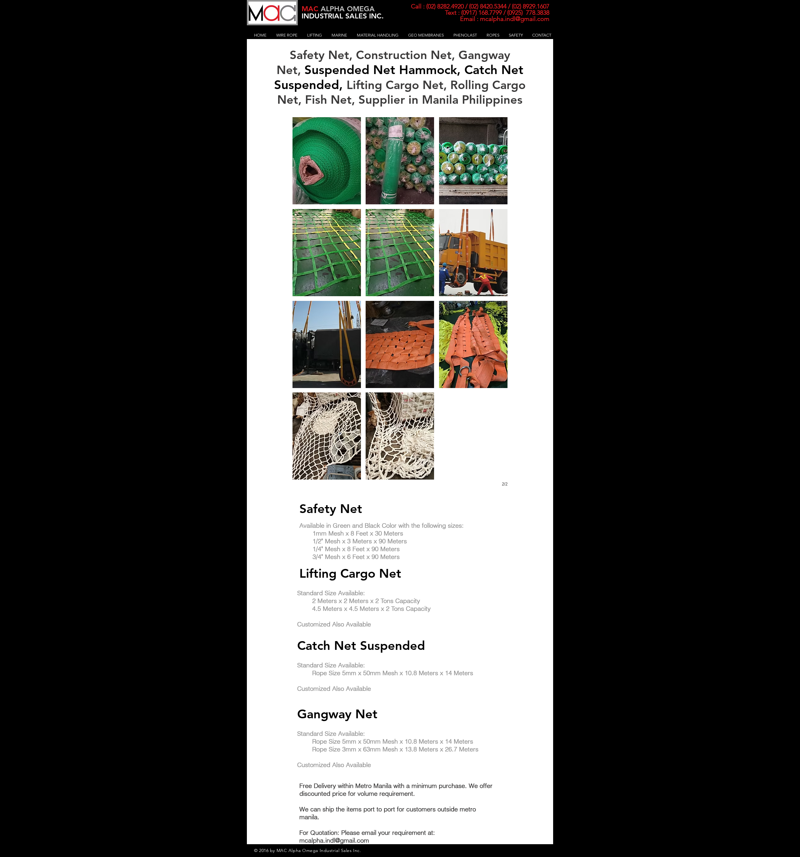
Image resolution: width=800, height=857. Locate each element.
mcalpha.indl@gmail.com (514, 18)
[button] (287, 35)
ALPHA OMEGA (338, 8)
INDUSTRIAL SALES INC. (343, 16)
